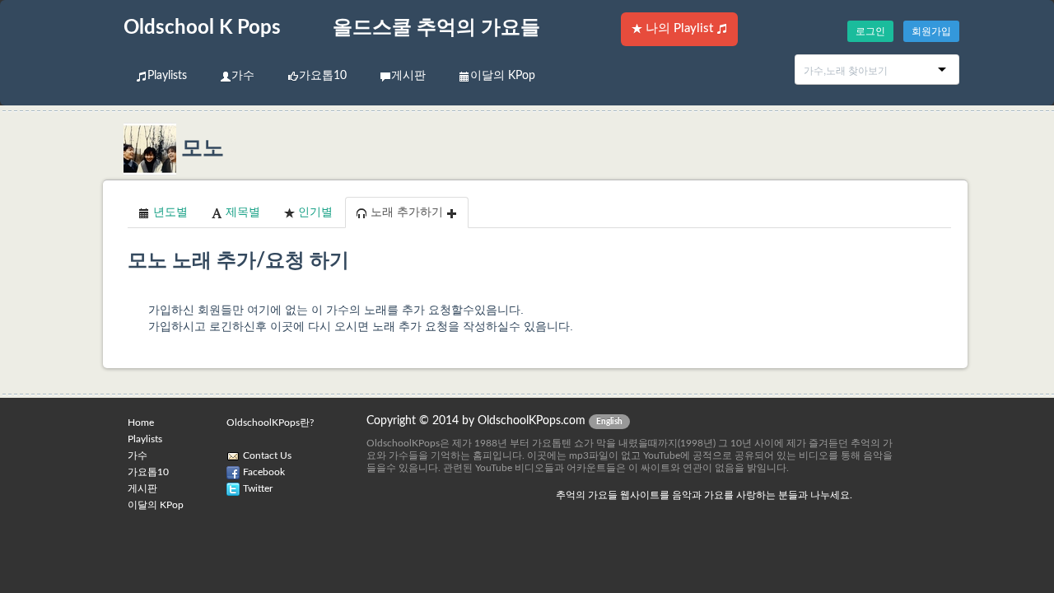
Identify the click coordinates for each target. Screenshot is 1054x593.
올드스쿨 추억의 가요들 (436, 28)
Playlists (167, 76)
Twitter (258, 488)
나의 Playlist (679, 28)
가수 (242, 76)
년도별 (169, 212)
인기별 (314, 212)
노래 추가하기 (406, 212)
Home (141, 422)
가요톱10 (323, 76)
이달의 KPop (502, 76)
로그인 (870, 31)
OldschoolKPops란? (270, 422)
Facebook (264, 472)
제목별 (241, 212)
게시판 (408, 76)
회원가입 (931, 31)
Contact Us (267, 455)
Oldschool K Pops (202, 28)
